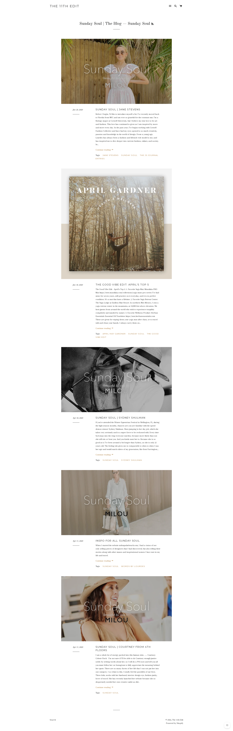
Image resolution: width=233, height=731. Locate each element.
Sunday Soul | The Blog (100, 24)
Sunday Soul (129, 155)
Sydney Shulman (131, 460)
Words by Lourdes (133, 566)
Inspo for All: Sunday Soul (118, 540)
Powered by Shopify (174, 723)
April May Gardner (114, 334)
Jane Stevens (111, 155)
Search (53, 720)
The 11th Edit (64, 6)
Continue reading (103, 150)
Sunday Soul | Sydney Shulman (120, 417)
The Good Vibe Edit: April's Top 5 (122, 284)
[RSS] (152, 24)
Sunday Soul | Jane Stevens (118, 109)
